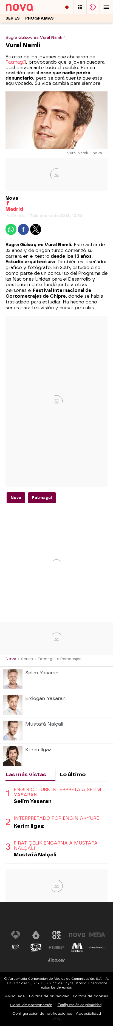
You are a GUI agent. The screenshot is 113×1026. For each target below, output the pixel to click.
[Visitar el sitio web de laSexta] (36, 935)
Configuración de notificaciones (42, 1013)
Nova (16, 497)
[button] (106, 7)
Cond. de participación (31, 1005)
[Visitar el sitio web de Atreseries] (15, 947)
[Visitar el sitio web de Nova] (77, 935)
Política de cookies (90, 996)
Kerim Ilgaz (29, 826)
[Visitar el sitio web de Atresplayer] (97, 947)
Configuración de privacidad (79, 1005)
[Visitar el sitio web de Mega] (97, 935)
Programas (39, 18)
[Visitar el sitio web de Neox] (56, 935)
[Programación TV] (80, 7)
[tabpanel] (56, 822)
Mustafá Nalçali (35, 854)
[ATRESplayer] (93, 7)
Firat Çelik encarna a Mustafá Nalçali (56, 845)
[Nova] (25, 7)
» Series (25, 658)
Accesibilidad (88, 1013)
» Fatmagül (45, 658)
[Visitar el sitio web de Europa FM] (56, 947)
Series (12, 18)
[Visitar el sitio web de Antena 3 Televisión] (15, 935)
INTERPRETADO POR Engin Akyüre (56, 818)
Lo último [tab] (73, 774)
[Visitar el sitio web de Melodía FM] (77, 947)
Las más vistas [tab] (25, 774)
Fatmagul (42, 497)
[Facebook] (7, 203)
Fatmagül (15, 62)
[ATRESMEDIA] (56, 918)
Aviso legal (15, 996)
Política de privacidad (49, 996)
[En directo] (67, 7)
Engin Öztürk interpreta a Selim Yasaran (57, 792)
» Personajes (69, 658)
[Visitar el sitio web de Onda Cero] (36, 947)
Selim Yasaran (33, 801)
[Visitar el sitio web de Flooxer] (56, 960)
